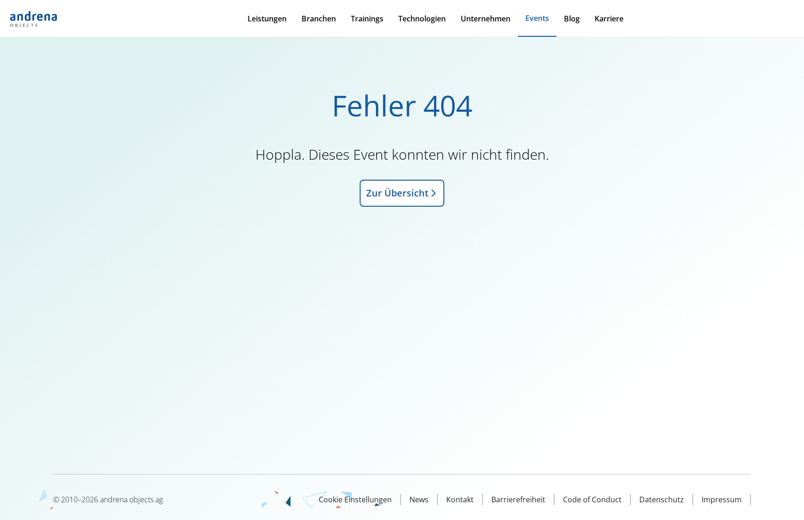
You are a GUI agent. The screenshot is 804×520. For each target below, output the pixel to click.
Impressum (722, 499)
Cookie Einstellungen (355, 499)
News (419, 499)
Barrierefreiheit (518, 499)
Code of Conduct (592, 499)
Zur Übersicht (397, 193)
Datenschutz (661, 499)
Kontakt (460, 499)
